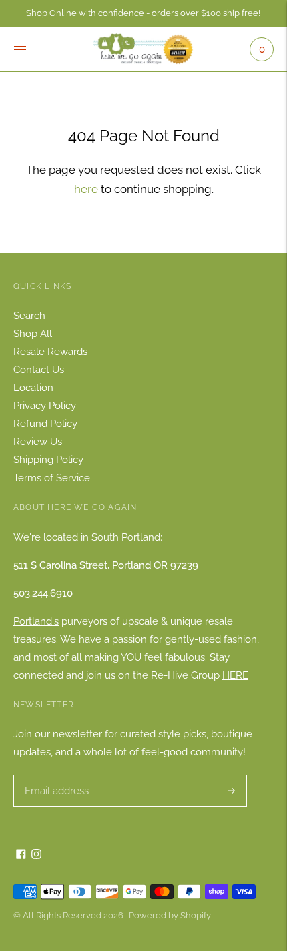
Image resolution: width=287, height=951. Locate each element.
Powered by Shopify (170, 915)
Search (29, 316)
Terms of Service (51, 478)
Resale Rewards (50, 352)
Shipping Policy (48, 460)
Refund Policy (45, 424)
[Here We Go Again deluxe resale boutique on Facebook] (21, 856)
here (86, 189)
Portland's (36, 621)
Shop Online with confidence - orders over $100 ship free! (143, 13)
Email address (55, 775)
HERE (235, 675)
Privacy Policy (44, 406)
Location (33, 388)
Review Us (37, 442)
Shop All (32, 334)
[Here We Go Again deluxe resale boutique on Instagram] (36, 856)
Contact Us (38, 370)
